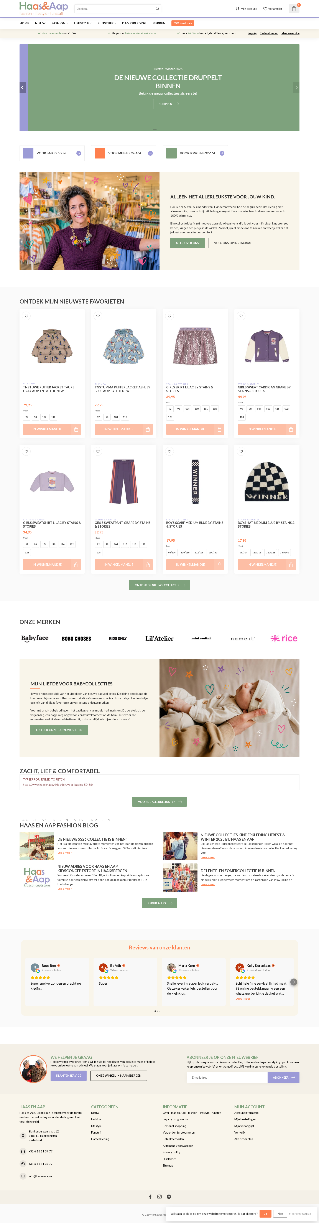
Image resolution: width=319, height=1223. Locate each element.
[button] (25, 982)
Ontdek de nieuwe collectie (157, 585)
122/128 (199, 552)
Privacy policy (171, 1152)
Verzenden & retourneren (179, 1132)
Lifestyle (81, 23)
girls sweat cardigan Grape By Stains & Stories (264, 389)
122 (215, 408)
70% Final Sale (182, 23)
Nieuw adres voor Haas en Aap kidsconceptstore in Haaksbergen (92, 868)
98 (35, 417)
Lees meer (65, 852)
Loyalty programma (175, 1119)
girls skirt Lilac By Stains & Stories (189, 389)
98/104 (172, 552)
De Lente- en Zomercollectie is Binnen (238, 870)
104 (44, 417)
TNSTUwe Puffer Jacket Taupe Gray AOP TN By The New (48, 389)
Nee (280, 1213)
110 (53, 417)
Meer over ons (187, 243)
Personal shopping (174, 1126)
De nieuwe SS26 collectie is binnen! (92, 839)
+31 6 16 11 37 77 (41, 1151)
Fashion (58, 23)
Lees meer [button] (242, 998)
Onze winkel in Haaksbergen (118, 1075)
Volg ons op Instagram (233, 243)
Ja (265, 1213)
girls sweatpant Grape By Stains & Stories (122, 524)
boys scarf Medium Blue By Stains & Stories (194, 524)
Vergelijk (239, 1132)
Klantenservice (290, 33)
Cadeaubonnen (269, 33)
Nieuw (40, 23)
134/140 (213, 552)
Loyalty (252, 33)
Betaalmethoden (173, 1139)
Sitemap (168, 1165)
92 (26, 417)
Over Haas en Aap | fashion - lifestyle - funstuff (192, 1112)
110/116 (185, 552)
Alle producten (243, 1139)
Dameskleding (134, 23)
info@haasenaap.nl (41, 1176)
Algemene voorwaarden (178, 1145)
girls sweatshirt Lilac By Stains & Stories (52, 524)
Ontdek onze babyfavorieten (59, 730)
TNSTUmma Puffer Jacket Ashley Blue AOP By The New (122, 389)
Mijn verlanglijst (244, 1126)
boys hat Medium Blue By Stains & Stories (266, 524)
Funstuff (105, 23)
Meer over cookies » (300, 1213)
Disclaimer (169, 1159)
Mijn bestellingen (245, 1119)
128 (170, 417)
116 (206, 408)
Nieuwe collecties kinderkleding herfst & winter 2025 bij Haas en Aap (243, 837)
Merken (159, 23)
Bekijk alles (157, 903)
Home (24, 23)
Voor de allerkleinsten (157, 802)
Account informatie (246, 1112)
